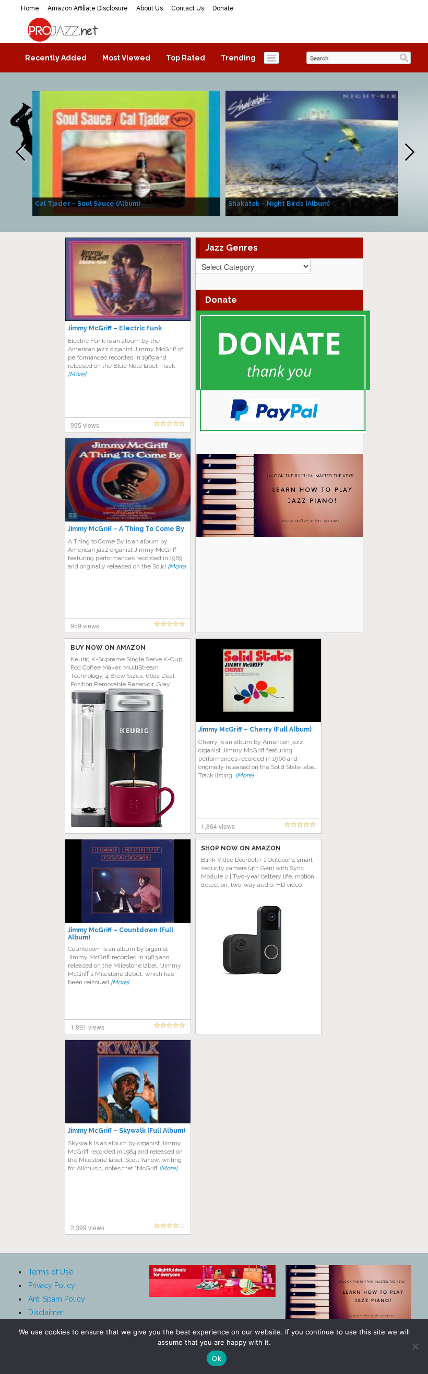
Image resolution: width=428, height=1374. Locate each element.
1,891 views (87, 1026)
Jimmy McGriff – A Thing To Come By (126, 529)
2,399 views (87, 1227)
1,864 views (218, 826)
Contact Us (187, 8)
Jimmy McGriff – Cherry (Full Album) (255, 729)
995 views (84, 424)
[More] (77, 374)
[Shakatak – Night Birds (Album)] (319, 152)
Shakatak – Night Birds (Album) (279, 203)
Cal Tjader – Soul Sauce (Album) (87, 203)
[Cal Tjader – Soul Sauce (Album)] (126, 152)
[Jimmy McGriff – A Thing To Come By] (128, 479)
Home (30, 8)
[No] (415, 1346)
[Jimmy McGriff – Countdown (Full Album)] (128, 880)
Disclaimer (46, 1312)
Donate (223, 8)
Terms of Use (50, 1272)
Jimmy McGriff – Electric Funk (115, 328)
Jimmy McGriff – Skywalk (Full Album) (126, 1130)
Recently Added (56, 58)
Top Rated (185, 58)
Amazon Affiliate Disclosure (87, 8)
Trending (238, 58)
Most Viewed (126, 58)
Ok (216, 1358)
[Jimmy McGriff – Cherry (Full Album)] (258, 680)
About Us (149, 8)
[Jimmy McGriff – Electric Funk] (128, 278)
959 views (84, 625)
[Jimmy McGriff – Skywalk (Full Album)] (128, 1081)
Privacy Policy (51, 1285)
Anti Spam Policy (56, 1299)
